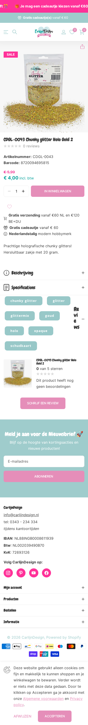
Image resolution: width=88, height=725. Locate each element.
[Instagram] (8, 573)
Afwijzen (22, 716)
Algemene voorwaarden (43, 698)
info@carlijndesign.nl (21, 515)
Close (44, 587)
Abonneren (44, 476)
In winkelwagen (57, 191)
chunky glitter (23, 301)
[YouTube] (33, 573)
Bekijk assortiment (6, 32)
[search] (14, 32)
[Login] (63, 32)
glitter (59, 301)
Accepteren (55, 716)
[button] (80, 47)
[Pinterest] (21, 573)
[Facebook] (46, 573)
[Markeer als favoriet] (9, 206)
